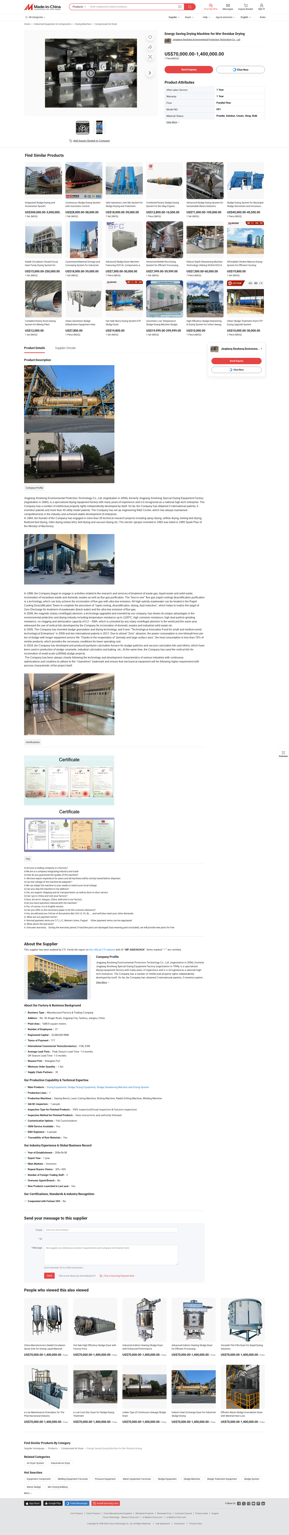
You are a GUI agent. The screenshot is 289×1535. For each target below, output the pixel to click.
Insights (215, 1513)
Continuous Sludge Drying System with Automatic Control (82, 204)
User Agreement (163, 1523)
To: (40, 1238)
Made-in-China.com (130, 1517)
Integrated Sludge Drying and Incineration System (40, 204)
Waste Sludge (34, 1486)
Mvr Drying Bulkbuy (58, 1486)
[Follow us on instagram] (248, 1503)
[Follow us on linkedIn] (263, 1503)
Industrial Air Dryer (60, 1463)
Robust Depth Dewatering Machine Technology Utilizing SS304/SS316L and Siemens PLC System (204, 263)
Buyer (188, 17)
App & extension (224, 17)
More (27, 1493)
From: (39, 1230)
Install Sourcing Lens (107, 1503)
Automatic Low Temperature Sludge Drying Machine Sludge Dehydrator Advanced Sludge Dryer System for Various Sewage (164, 323)
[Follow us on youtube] (253, 1503)
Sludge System (251, 1478)
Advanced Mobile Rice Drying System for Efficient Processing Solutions (162, 263)
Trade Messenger (77, 1503)
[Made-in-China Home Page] (42, 6)
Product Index (201, 1513)
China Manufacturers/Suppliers (118, 1513)
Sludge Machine (192, 1478)
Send (49, 1275)
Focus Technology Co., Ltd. (121, 1523)
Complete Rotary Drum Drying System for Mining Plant (40, 322)
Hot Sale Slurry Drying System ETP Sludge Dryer (123, 322)
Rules (263, 17)
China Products (93, 1513)
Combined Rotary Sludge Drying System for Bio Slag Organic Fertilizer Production (162, 204)
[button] (179, 6)
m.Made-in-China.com (152, 1517)
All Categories (36, 17)
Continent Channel (183, 1513)
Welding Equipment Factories (73, 1478)
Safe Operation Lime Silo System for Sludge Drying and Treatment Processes (124, 204)
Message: (37, 1247)
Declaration (179, 1523)
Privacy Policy (195, 1523)
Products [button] (78, 7)
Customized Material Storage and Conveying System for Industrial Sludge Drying (82, 263)
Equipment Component (39, 1478)
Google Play (53, 1503)
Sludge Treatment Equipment (222, 1478)
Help (205, 17)
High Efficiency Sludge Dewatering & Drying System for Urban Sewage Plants (204, 323)
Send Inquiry (189, 69)
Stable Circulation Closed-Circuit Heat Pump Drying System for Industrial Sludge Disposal (41, 263)
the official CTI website (102, 949)
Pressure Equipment (105, 1478)
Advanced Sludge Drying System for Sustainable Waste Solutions (204, 204)
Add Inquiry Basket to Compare (91, 141)
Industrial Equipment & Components (52, 24)
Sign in (261, 8)
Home (27, 24)
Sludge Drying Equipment (81, 1087)
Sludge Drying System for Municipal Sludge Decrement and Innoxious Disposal (245, 204)
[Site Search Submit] (190, 6)
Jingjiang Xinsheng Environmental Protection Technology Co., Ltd (206, 39)
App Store (32, 1503)
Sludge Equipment (167, 1478)
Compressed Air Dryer (106, 24)
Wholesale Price (164, 1513)
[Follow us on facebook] (239, 1503)
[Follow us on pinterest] (258, 1503)
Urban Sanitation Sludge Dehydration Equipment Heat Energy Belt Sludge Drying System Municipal (82, 323)
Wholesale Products (144, 1513)
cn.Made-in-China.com (176, 1517)
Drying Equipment (56, 1087)
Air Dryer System (35, 1463)
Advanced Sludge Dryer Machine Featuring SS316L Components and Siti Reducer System (124, 263)
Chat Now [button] (243, 69)
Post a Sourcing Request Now (117, 1275)
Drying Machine (83, 24)
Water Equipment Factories (137, 1478)
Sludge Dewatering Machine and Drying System (123, 1087)
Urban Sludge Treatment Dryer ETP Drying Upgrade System (245, 322)
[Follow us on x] (244, 1503)
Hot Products (77, 1513)
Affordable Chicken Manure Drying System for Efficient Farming (244, 263)
